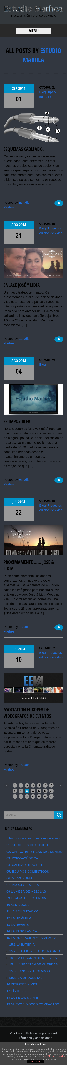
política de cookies (54, 1056)
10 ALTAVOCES (17, 905)
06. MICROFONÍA (19, 878)
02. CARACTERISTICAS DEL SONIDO (34, 851)
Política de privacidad (41, 1033)
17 (27, 796)
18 (33, 796)
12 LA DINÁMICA (18, 918)
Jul (15, 501)
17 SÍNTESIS (16, 991)
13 (45, 791)
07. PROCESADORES (22, 885)
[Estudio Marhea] (33, 11)
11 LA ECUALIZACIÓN (22, 911)
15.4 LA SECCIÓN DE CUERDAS (33, 964)
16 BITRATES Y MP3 (21, 984)
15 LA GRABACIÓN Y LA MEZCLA (31, 938)
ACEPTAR (35, 1062)
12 (39, 791)
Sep (15, 88)
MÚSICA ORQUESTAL (25, 977)
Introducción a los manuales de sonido (33, 838)
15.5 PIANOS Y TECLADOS (29, 971)
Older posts (54, 784)
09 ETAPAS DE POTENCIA (26, 898)
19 (39, 796)
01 (19, 98)
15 (15, 796)
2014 (21, 88)
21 (19, 235)
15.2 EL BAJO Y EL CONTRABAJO (34, 951)
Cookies (16, 1033)
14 (51, 791)
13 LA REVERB (17, 924)
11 (33, 791)
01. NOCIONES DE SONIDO (27, 845)
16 (21, 796)
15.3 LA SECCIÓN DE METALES (33, 958)
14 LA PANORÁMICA (21, 931)
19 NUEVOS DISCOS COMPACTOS (32, 1004)
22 (19, 512)
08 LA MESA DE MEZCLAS (26, 891)
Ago (15, 224)
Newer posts (14, 784)
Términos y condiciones (35, 1038)
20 (45, 796)
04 (19, 371)
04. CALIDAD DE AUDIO (24, 865)
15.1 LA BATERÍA (22, 944)
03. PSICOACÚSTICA (22, 858)
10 (19, 659)
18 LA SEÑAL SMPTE (22, 997)
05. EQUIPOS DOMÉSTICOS (27, 871)
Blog (42, 92)
